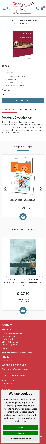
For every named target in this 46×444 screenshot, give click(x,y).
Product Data (27, 109)
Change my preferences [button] (20, 438)
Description (9, 109)
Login (4, 386)
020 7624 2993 (8, 361)
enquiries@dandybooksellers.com (17, 353)
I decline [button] (20, 433)
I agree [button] (20, 427)
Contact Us (7, 383)
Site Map (6, 389)
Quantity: (6, 90)
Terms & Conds (8, 380)
